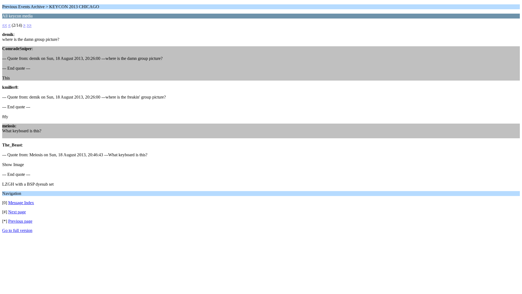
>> (29, 25)
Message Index (21, 202)
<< (4, 25)
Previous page (20, 221)
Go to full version (17, 230)
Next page (17, 212)
